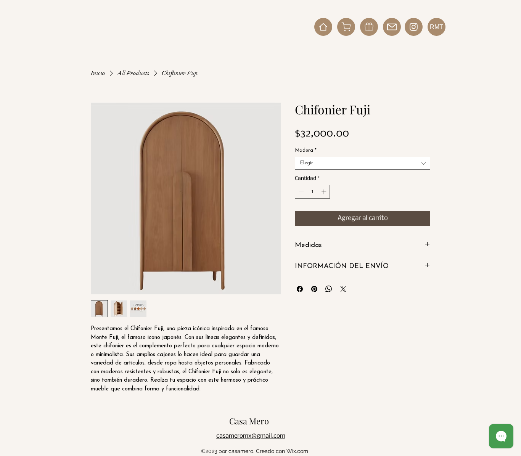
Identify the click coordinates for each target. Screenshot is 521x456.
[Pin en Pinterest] (314, 289)
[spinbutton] (312, 191)
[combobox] (362, 163)
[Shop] (346, 27)
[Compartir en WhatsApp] (328, 289)
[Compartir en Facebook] (299, 289)
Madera (306, 150)
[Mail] (392, 27)
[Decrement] (300, 191)
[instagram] (414, 27)
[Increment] (324, 191)
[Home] (323, 27)
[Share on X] (343, 289)
